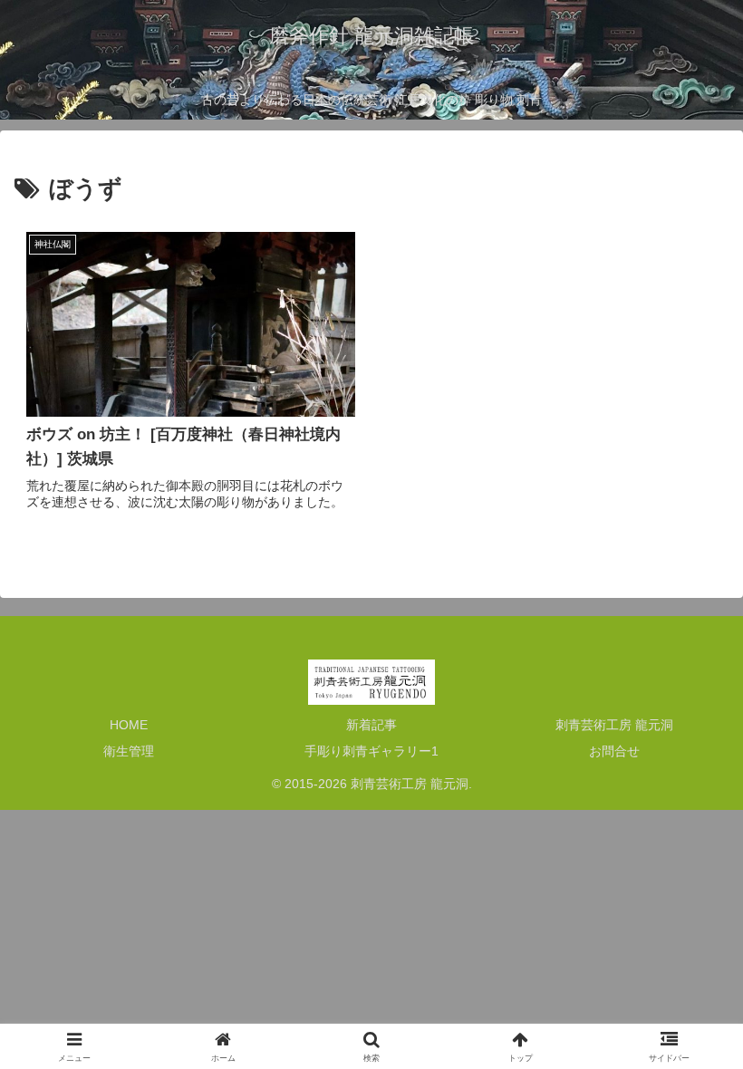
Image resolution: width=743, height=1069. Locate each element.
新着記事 (371, 724)
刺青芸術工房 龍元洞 (614, 724)
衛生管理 (128, 751)
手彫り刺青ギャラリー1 (371, 751)
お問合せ (614, 751)
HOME (129, 724)
